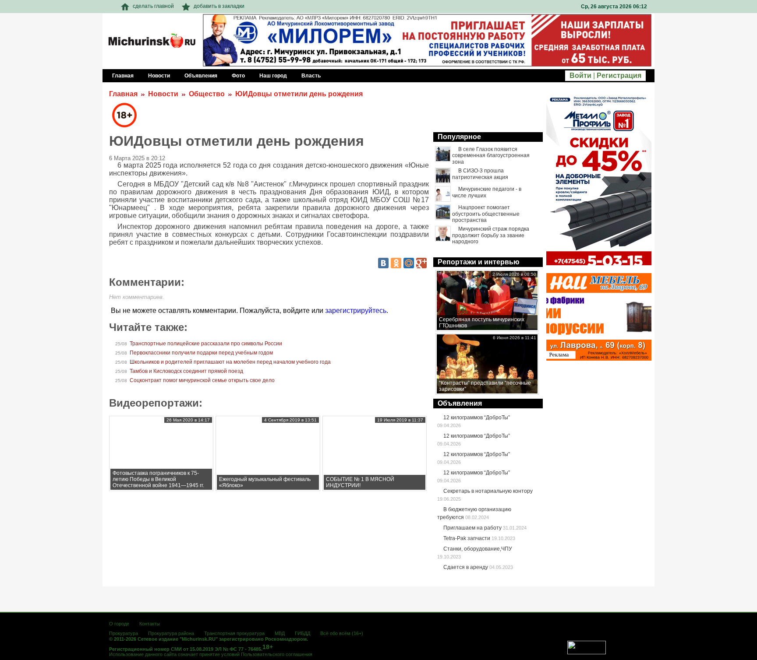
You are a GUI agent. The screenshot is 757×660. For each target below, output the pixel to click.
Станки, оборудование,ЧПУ (477, 549)
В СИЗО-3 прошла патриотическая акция (480, 174)
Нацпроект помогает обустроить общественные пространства (486, 213)
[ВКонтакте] (383, 263)
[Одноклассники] (396, 263)
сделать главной (153, 6)
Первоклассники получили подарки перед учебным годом (201, 353)
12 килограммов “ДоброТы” (476, 417)
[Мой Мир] (408, 263)
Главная (123, 94)
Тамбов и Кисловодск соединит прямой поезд (186, 371)
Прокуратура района (171, 633)
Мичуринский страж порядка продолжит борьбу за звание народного (490, 235)
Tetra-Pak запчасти (466, 538)
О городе (119, 623)
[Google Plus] (421, 263)
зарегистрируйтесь (355, 310)
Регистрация (619, 75)
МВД (280, 633)
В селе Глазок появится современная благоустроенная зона (491, 155)
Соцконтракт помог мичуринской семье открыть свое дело (202, 380)
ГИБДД (302, 633)
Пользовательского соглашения (276, 654)
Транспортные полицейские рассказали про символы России (206, 344)
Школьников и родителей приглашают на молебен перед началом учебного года (230, 362)
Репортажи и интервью (479, 262)
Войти (580, 75)
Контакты (149, 623)
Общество (207, 94)
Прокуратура (123, 633)
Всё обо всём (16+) (341, 633)
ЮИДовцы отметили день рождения (299, 94)
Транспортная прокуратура (234, 633)
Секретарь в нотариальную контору (488, 491)
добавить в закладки (219, 6)
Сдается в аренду (465, 567)
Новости (163, 94)
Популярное (459, 136)
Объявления (460, 403)
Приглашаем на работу (472, 528)
